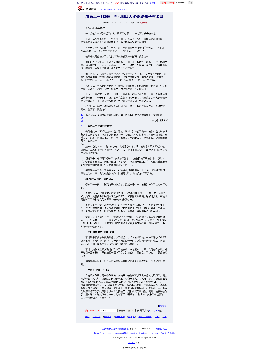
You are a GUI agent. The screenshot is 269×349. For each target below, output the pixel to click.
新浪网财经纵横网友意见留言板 (115, 329)
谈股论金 (96, 317)
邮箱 (141, 3)
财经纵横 (112, 9)
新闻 (83, 3)
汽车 (112, 3)
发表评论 (163, 306)
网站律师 (142, 333)
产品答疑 (171, 333)
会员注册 (162, 333)
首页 (78, 3)
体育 (88, 3)
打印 (157, 317)
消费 (119, 9)
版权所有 (131, 343)
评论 (87, 317)
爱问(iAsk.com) (92, 310)
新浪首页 (102, 9)
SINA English (152, 333)
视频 (98, 3)
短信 (137, 3)
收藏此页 (107, 317)
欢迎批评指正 (161, 329)
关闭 (165, 317)
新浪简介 (97, 333)
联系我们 (125, 333)
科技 (107, 3)
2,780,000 (154, 310)
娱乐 (93, 3)
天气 (132, 3)
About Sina (107, 333)
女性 (127, 3)
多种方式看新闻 (145, 317)
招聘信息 (133, 333)
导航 (146, 3)
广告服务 (116, 333)
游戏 (122, 3)
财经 (102, 3)
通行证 (152, 3)
